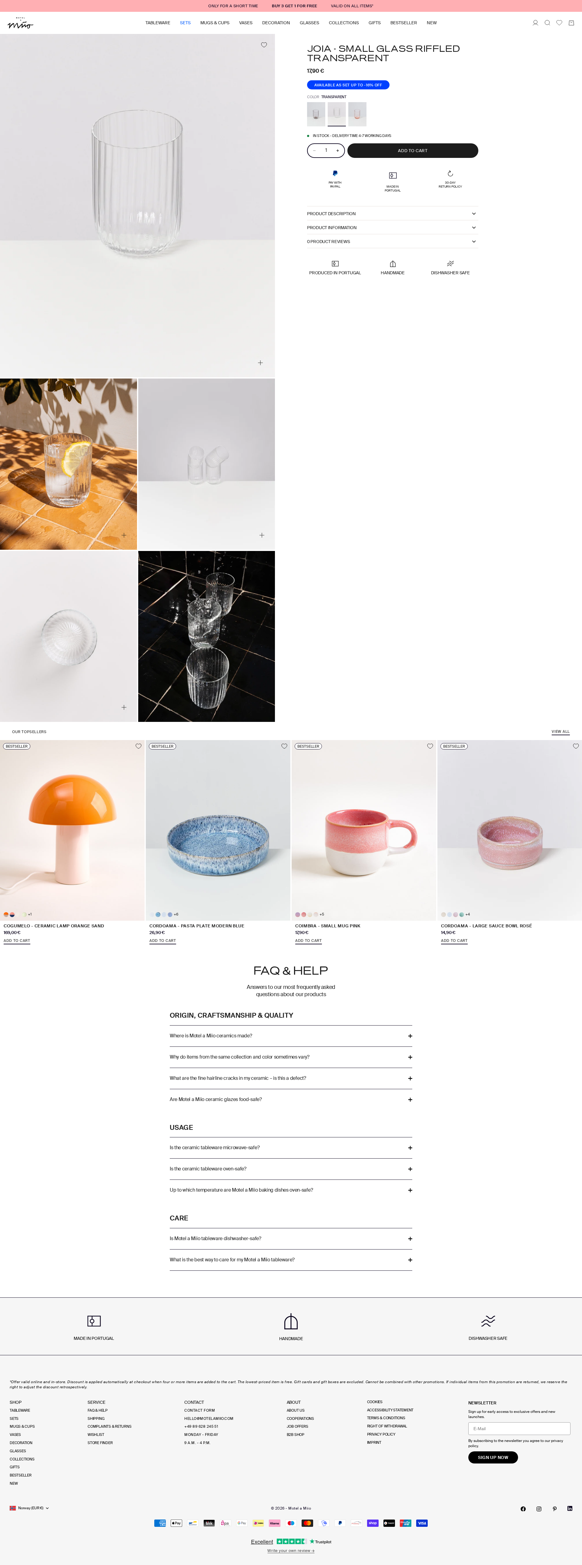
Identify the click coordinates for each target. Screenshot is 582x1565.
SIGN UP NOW (493, 1457)
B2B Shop (295, 1434)
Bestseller (403, 22)
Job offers (297, 1426)
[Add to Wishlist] (264, 45)
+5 (321, 914)
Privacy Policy (381, 1434)
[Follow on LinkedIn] (569, 1508)
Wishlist (96, 1434)
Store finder (100, 1442)
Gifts (375, 22)
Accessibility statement (390, 1410)
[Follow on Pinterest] (555, 1509)
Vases (246, 22)
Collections (344, 22)
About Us (296, 1410)
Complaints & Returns (109, 1426)
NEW (432, 22)
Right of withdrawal (387, 1426)
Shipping (96, 1418)
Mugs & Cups (214, 22)
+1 (30, 914)
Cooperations (300, 1418)
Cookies (375, 1402)
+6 (176, 914)
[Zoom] (260, 363)
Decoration (276, 22)
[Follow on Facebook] (523, 1509)
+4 (467, 914)
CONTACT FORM (199, 1410)
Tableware (158, 22)
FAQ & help (98, 1410)
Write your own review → (290, 1550)
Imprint (374, 1442)
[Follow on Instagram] (539, 1509)
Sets (185, 22)
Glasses (309, 22)
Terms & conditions (386, 1418)
